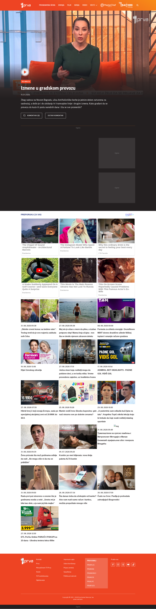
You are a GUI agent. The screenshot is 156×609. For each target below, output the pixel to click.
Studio (38, 572)
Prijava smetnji (69, 568)
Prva (37, 563)
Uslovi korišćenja (69, 563)
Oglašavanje (40, 580)
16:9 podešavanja (42, 576)
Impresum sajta (69, 559)
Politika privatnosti (70, 576)
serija (76, 5)
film (69, 5)
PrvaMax (90, 569)
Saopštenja (67, 572)
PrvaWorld (91, 573)
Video (84, 5)
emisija (61, 5)
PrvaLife (90, 581)
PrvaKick (90, 577)
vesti (92, 5)
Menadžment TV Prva (43, 568)
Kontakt (39, 559)
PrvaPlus (90, 565)
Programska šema (47, 5)
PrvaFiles (91, 586)
